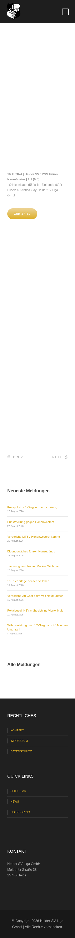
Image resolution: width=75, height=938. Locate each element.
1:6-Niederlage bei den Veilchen (28, 581)
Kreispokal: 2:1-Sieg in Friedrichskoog (32, 507)
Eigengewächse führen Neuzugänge (31, 551)
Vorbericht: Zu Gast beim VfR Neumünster (35, 595)
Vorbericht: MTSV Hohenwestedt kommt (33, 536)
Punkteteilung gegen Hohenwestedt (30, 522)
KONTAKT (17, 730)
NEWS (14, 801)
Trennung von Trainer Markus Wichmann (34, 566)
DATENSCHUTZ (21, 751)
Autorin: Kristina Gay (29, 119)
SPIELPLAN (18, 791)
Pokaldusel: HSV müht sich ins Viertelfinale (35, 610)
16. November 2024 (25, 111)
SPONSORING (20, 812)
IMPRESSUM (19, 740)
